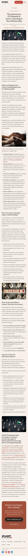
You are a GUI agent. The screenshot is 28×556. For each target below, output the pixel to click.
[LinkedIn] (12, 552)
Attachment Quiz (18, 541)
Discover (4, 541)
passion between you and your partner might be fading (12, 449)
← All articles (14, 8)
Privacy (3, 549)
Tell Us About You (14, 524)
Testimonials (10, 541)
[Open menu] (25, 2)
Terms (7, 549)
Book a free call (18, 2)
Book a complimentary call (14, 519)
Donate (3, 544)
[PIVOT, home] (5, 2)
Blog (24, 541)
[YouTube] (9, 552)
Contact (8, 544)
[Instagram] (6, 552)
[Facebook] (3, 552)
